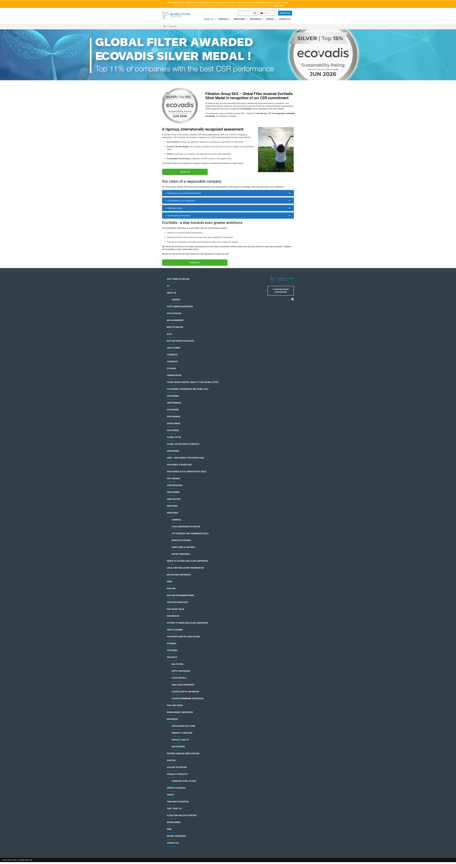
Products (223, 19)
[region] (228, 54)
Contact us (185, 172)
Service (270, 19)
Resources (255, 19)
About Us (209, 19)
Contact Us (285, 13)
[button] (228, 193)
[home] (178, 15)
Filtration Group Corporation (281, 290)
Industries (239, 19)
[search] (254, 13)
